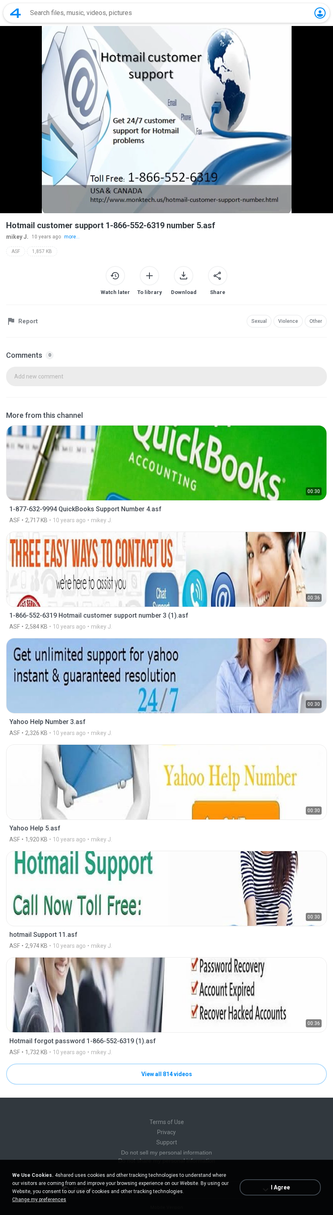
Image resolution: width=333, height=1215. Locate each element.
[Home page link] (15, 13)
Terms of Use (166, 1122)
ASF (15, 251)
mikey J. (17, 236)
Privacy (166, 1132)
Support (166, 1142)
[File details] (166, 474)
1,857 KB (42, 251)
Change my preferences (39, 1199)
